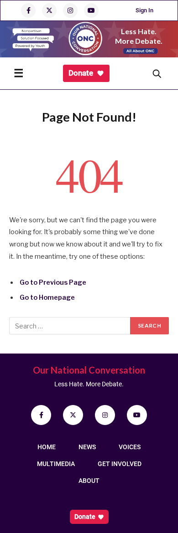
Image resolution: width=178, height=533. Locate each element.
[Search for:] (70, 325)
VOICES (130, 447)
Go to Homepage (47, 297)
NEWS (87, 447)
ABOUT (89, 480)
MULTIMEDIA (56, 463)
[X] (73, 415)
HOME (46, 447)
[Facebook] (41, 415)
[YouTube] (137, 415)
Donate (80, 72)
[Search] (156, 73)
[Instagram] (105, 415)
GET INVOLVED (119, 463)
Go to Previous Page (53, 282)
